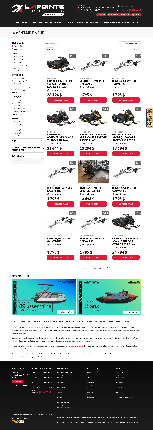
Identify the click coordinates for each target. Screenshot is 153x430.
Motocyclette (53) (20, 65)
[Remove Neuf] (52, 49)
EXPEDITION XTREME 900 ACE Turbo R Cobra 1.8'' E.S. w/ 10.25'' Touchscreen (125, 241)
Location (69, 22)
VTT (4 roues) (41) (20, 90)
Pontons (59, 380)
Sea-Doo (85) (18, 103)
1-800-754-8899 (90, 9)
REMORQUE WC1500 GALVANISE (92, 82)
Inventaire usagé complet (94, 372)
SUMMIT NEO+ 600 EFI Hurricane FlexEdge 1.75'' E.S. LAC (93, 137)
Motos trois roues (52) (22, 87)
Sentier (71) (18, 84)
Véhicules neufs (22, 22)
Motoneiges (60, 375)
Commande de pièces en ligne (124, 397)
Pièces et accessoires (122, 395)
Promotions (82, 22)
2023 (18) (17, 133)
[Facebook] (130, 10)
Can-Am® (60, 400)
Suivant (102, 268)
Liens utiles (121, 369)
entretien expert (78, 346)
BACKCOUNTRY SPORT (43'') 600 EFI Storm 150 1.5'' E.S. (124, 137)
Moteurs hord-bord (92, 395)
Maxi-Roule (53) (20, 108)
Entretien (118, 392)
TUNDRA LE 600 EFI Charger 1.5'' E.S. (91, 189)
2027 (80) (17, 121)
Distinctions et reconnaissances (125, 380)
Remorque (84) (19, 56)
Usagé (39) (18, 49)
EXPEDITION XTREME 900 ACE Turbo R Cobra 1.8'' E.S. (60, 84)
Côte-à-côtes (60, 382)
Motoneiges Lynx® (62, 405)
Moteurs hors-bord (62, 395)
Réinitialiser (137, 49)
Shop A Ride (25, 418)
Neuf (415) (18, 46)
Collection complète (62, 410)
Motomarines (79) (20, 81)
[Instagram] (133, 10)
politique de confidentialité (101, 422)
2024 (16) (17, 130)
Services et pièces (112, 22)
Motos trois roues (62, 390)
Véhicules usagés (40, 22)
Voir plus (14, 71)
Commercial (96, 22)
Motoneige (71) (19, 62)
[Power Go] (33, 421)
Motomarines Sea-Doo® (64, 407)
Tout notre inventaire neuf (64, 372)
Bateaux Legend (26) (21, 111)
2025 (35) (17, 127)
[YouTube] (137, 10)
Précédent (86, 268)
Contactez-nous (130, 22)
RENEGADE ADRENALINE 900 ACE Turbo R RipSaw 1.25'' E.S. (60, 137)
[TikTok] (140, 10)
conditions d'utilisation (118, 422)
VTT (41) (17, 68)
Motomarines (61, 377)
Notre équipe (120, 377)
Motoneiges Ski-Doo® (63, 402)
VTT (58, 385)
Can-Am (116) (19, 100)
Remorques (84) (19, 78)
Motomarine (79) (20, 59)
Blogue (118, 375)
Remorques (60, 392)
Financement (56, 22)
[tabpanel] (42, 380)
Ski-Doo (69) (18, 105)
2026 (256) (18, 124)
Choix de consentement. (133, 422)
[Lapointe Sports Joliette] (38, 10)
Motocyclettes (61, 387)
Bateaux (59, 397)
